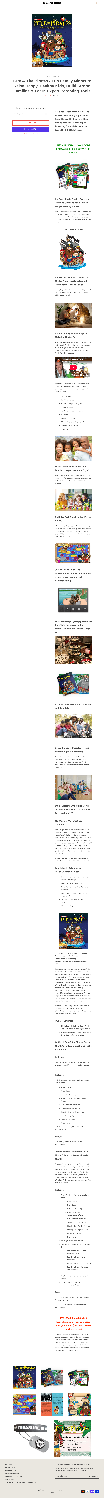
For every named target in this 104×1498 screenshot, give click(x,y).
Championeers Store (54, 1490)
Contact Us (9, 1479)
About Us (8, 1464)
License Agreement (12, 1473)
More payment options (30, 134)
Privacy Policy (11, 1467)
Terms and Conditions (13, 1476)
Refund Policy (10, 1470)
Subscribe (92, 1476)
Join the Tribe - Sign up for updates (72, 1464)
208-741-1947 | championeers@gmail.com (20, 1482)
